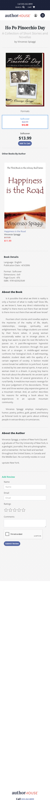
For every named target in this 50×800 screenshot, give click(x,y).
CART (30, 7)
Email (6, 492)
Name (7, 481)
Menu (43, 15)
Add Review (8, 477)
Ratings (7, 503)
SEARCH (18, 7)
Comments (9, 516)
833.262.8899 (27, 4)
